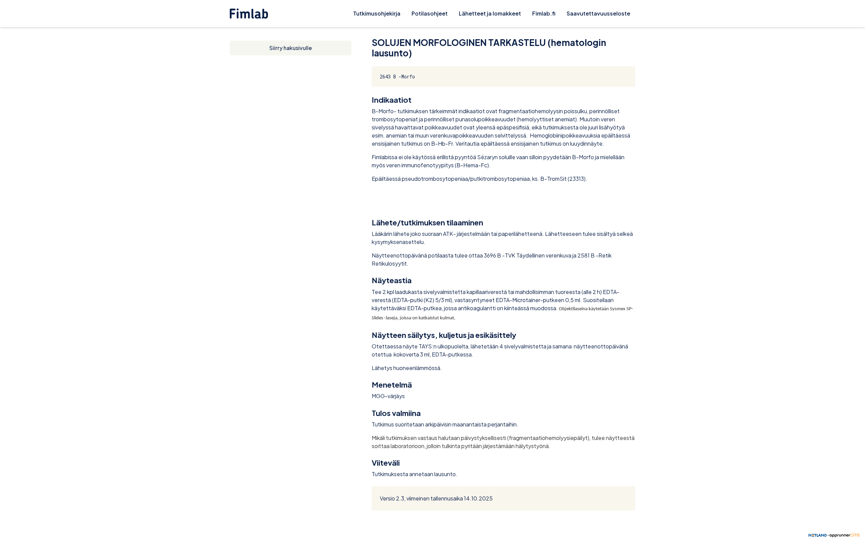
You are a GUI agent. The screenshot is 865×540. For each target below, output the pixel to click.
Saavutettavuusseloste (598, 13)
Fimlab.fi (543, 13)
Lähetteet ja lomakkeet (490, 13)
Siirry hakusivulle (290, 47)
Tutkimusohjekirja (376, 13)
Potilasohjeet (430, 13)
